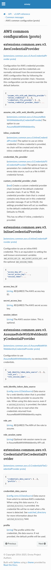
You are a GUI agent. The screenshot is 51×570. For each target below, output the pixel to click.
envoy (27, 4)
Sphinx (16, 562)
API (10, 14)
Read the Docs (10, 565)
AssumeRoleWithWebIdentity (21, 127)
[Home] (5, 14)
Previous (11, 544)
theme (31, 562)
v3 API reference (22, 14)
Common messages (15, 17)
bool (9, 186)
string (10, 291)
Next (41, 544)
